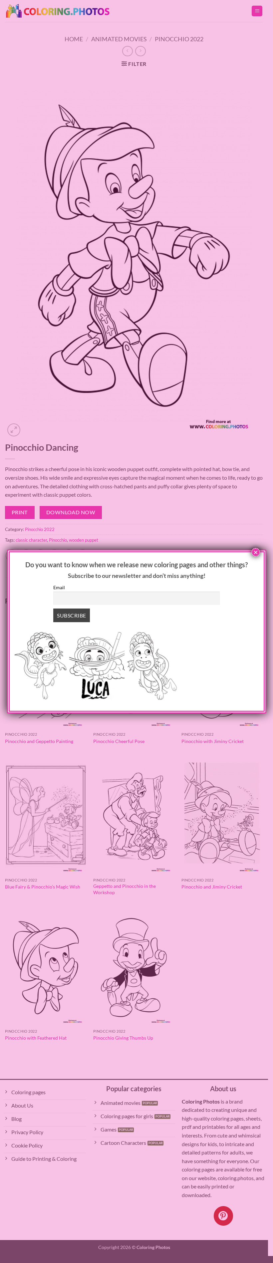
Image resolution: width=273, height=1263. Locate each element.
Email (59, 587)
